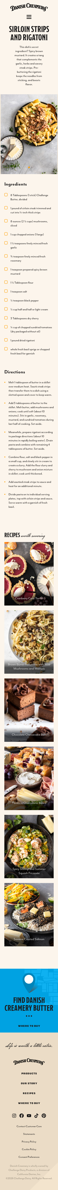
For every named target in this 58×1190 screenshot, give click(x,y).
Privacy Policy (29, 1141)
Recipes (29, 1093)
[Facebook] (21, 1115)
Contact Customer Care (29, 1126)
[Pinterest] (44, 1115)
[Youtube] (29, 1115)
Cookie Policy (29, 1149)
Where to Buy (29, 1103)
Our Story (29, 1083)
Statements (29, 1134)
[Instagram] (14, 1115)
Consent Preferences (29, 1157)
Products (29, 1073)
